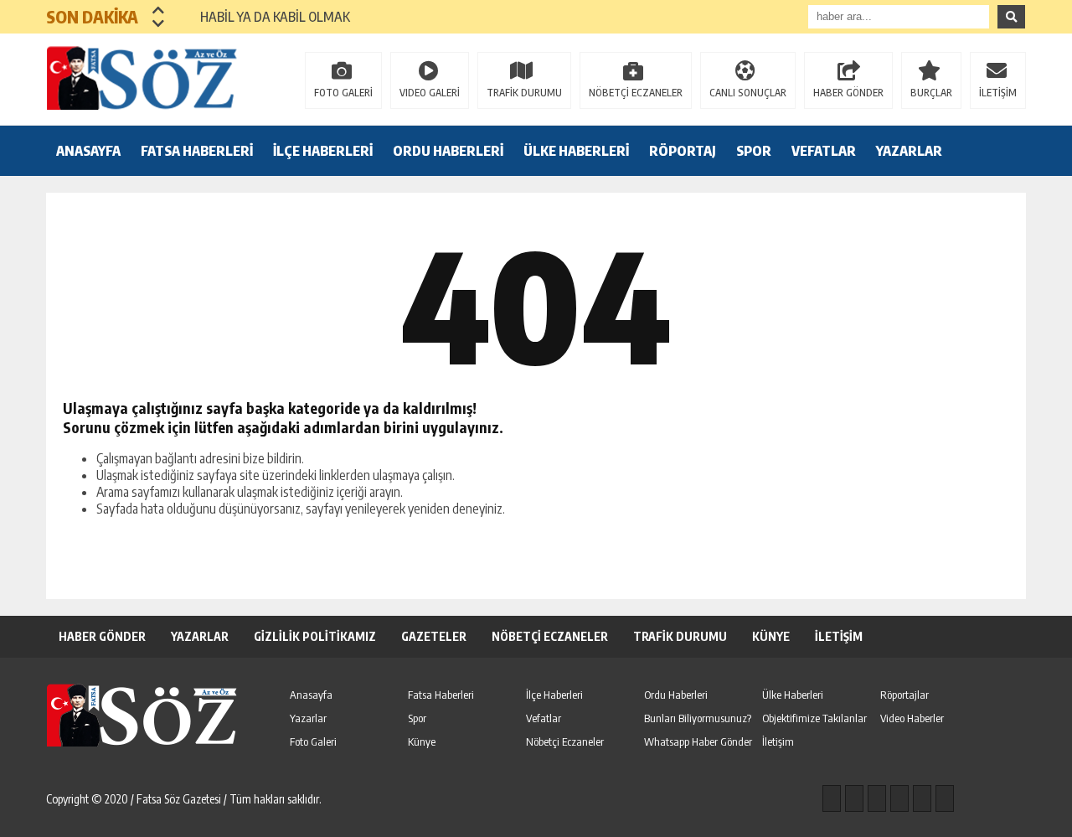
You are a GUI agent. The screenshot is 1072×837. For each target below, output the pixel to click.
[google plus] (899, 798)
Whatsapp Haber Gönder (698, 741)
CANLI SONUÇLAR (747, 92)
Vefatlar (543, 718)
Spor (417, 718)
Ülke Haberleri (792, 694)
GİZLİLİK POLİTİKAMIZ (315, 636)
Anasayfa (311, 694)
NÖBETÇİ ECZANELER (636, 92)
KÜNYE (771, 636)
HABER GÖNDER (848, 92)
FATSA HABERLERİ (197, 150)
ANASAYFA (88, 150)
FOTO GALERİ (343, 92)
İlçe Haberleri (554, 694)
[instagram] (854, 798)
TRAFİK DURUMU (524, 92)
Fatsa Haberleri (441, 694)
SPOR (753, 150)
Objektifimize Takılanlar (814, 718)
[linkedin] (922, 798)
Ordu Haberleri (676, 694)
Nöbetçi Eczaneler (565, 741)
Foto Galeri (313, 741)
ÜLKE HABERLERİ (576, 150)
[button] (158, 10)
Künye (422, 741)
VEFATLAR (823, 150)
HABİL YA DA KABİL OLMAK (265, 16)
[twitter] (877, 798)
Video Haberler (912, 718)
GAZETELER (433, 636)
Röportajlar (904, 694)
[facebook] (831, 798)
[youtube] (944, 798)
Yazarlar (308, 718)
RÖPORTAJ (682, 150)
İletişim (778, 741)
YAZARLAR (909, 150)
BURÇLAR (931, 92)
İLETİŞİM (998, 92)
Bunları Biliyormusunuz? (697, 718)
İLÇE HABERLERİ (323, 150)
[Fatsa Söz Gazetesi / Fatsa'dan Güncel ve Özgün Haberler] (155, 78)
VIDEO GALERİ (429, 92)
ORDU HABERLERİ (448, 150)
